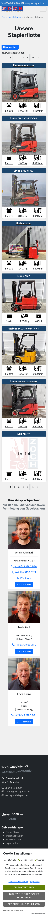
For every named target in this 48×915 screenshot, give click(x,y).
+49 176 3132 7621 (25, 572)
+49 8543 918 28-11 (25, 715)
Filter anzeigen (10, 47)
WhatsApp (25, 577)
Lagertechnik (13, 843)
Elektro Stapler (14, 839)
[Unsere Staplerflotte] (20, 9)
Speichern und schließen (24, 904)
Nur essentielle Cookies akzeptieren (24, 896)
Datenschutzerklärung (18, 881)
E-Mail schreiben (24, 584)
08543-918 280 (12, 3)
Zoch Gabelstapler (11, 17)
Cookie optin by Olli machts (38, 913)
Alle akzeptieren (24, 887)
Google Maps (27, 860)
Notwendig (11, 860)
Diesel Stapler (13, 832)
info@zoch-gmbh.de (34, 3)
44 (33, 57)
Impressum (35, 881)
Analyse (40, 860)
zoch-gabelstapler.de (16, 795)
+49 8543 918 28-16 (25, 566)
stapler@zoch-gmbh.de (17, 791)
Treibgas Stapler (14, 835)
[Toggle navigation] (42, 9)
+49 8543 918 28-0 (25, 644)
